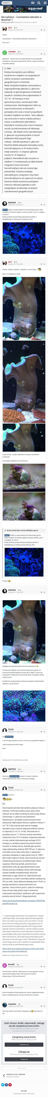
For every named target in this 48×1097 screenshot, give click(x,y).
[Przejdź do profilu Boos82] (4, 965)
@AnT (5, 210)
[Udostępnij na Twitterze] (2, 1084)
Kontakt (24, 1091)
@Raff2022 (9, 737)
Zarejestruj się (24, 1044)
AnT (12, 22)
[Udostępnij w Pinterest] (10, 1084)
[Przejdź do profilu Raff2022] (4, 203)
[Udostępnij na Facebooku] (6, 1084)
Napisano (15, 30)
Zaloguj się (24, 1059)
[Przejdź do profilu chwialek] (4, 52)
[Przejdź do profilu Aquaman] (4, 1005)
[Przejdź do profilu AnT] (4, 28)
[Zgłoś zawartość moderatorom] (41, 30)
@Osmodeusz (14, 776)
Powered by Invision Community (24, 1093)
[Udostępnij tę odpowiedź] (44, 30)
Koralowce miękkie (30, 22)
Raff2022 (29, 530)
